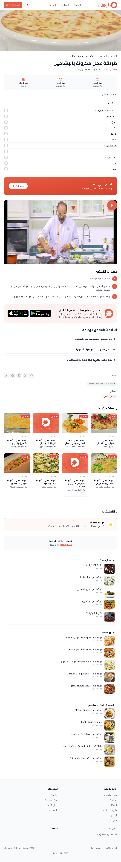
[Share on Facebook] (31, 375)
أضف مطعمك (110, 795)
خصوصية (99, 848)
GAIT (66, 853)
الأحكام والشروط (111, 848)
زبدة (115, 151)
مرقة (114, 140)
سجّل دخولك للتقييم (110, 69)
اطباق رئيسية (52, 805)
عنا (92, 848)
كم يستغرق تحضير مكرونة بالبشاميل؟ (92, 338)
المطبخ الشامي (109, 396)
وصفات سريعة (51, 800)
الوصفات (52, 5)
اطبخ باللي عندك (110, 810)
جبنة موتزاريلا (111, 157)
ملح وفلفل (111, 145)
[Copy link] (6, 375)
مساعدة (113, 800)
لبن (115, 128)
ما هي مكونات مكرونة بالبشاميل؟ (94, 349)
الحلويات (54, 795)
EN (28, 5)
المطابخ (113, 815)
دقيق (114, 122)
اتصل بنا (113, 820)
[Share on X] (25, 375)
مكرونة (100, 110)
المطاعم (65, 5)
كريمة (114, 134)
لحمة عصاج (111, 116)
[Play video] (60, 232)
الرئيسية (77, 5)
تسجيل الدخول (13, 5)
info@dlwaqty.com (104, 834)
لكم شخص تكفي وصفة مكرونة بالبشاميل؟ (89, 359)
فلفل (114, 169)
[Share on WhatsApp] (18, 375)
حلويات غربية (52, 810)
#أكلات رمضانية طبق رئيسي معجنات (101, 384)
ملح (115, 163)
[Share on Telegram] (12, 375)
